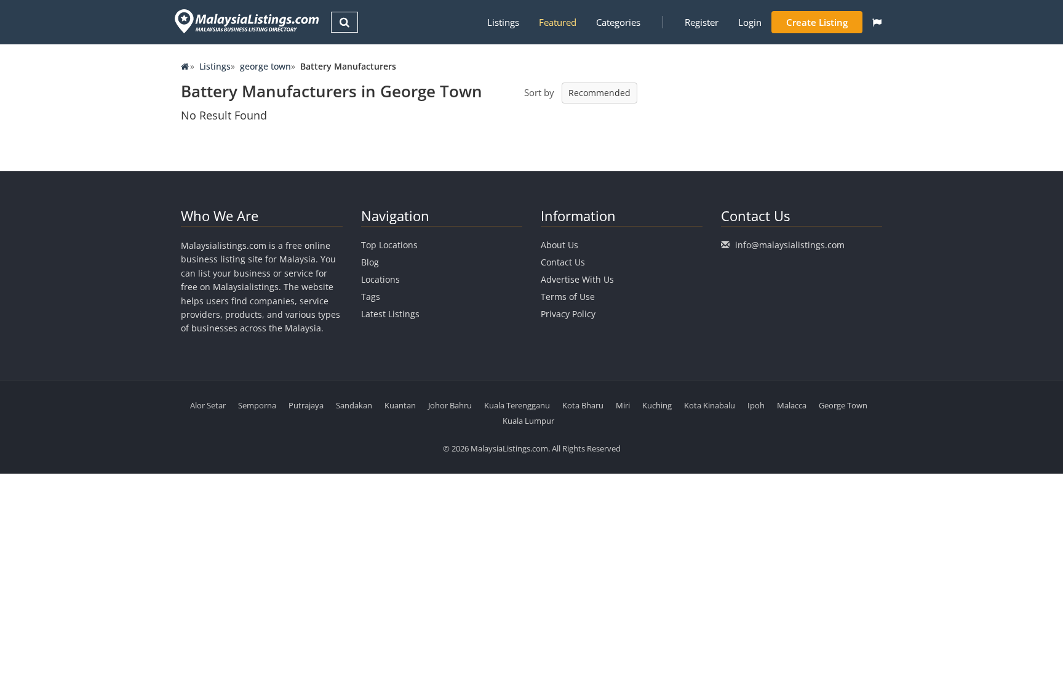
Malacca (791, 405)
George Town (843, 405)
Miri (623, 405)
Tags (370, 296)
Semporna (257, 405)
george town (265, 66)
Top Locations (389, 245)
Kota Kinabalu (709, 405)
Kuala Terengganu (517, 405)
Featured (557, 22)
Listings (503, 22)
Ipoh (756, 405)
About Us (559, 245)
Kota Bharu (582, 405)
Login (750, 22)
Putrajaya (306, 405)
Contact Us (563, 262)
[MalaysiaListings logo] (245, 21)
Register (702, 22)
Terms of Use (568, 296)
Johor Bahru (450, 405)
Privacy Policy (568, 314)
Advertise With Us (577, 279)
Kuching (657, 405)
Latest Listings (390, 314)
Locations (380, 279)
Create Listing (817, 22)
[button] (876, 22)
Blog (370, 262)
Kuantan (400, 405)
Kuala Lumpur (528, 420)
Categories (618, 22)
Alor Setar (208, 405)
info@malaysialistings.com (790, 245)
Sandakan (354, 405)
